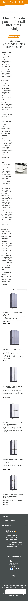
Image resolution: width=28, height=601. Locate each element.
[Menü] (12, 2)
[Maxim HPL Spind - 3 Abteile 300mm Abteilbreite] (14, 338)
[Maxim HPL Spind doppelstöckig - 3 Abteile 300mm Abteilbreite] (14, 411)
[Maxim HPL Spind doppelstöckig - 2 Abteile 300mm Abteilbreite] (14, 374)
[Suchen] (16, 2)
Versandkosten (6, 587)
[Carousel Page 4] (24, 166)
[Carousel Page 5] (24, 168)
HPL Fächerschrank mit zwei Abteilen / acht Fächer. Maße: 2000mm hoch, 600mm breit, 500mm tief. (13, 499)
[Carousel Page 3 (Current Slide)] (24, 165)
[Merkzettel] (19, 2)
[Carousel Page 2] (24, 163)
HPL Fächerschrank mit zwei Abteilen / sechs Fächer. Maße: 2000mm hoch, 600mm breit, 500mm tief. (13, 464)
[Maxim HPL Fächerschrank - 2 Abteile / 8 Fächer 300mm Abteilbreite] (14, 483)
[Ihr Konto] (22, 2)
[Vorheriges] (21, 172)
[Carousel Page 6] (24, 169)
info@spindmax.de (11, 546)
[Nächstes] (24, 172)
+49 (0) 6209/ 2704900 (15, 542)
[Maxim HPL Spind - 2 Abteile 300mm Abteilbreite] (14, 301)
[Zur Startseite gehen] (7, 2)
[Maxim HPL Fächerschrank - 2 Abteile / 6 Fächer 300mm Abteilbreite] (14, 448)
